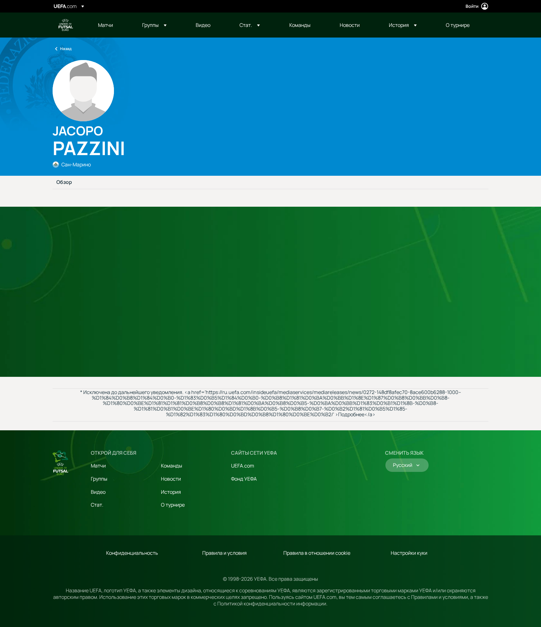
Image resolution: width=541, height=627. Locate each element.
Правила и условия (224, 552)
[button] (154, 25)
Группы (99, 478)
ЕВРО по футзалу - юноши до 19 (66, 25)
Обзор (64, 182)
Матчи (98, 465)
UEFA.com (242, 465)
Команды (171, 465)
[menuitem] (112, 25)
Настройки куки (409, 552)
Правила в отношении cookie (316, 552)
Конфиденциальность (132, 552)
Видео (98, 491)
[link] (105, 25)
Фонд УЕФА (244, 478)
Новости (171, 478)
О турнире (173, 504)
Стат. (97, 504)
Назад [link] (65, 48)
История (171, 491)
